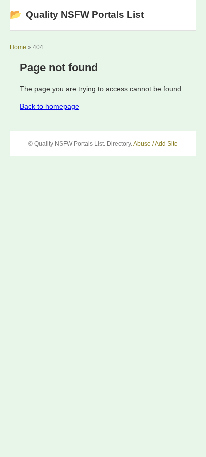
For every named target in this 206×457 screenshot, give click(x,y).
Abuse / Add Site (156, 143)
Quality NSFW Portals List (77, 14)
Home (18, 47)
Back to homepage (50, 106)
